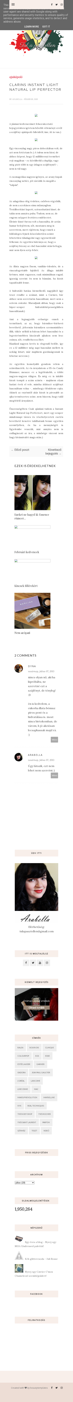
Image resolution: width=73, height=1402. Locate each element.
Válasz (54, 739)
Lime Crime (22, 1089)
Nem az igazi (22, 633)
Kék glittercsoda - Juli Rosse (41, 1258)
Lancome (35, 1081)
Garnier (40, 1064)
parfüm (46, 1122)
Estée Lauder (23, 1064)
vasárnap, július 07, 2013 (41, 671)
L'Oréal (21, 1081)
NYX (19, 1106)
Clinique (49, 1047)
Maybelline (49, 1097)
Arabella (17, 99)
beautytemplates (39, 1387)
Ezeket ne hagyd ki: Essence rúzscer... (31, 516)
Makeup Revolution (27, 1097)
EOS (37, 1056)
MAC (36, 1089)
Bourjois (34, 1047)
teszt (34, 1131)
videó (46, 1131)
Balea (20, 1047)
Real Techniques (36, 1106)
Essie (47, 1056)
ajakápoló (15, 77)
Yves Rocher (44, 1114)
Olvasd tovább (36, 1007)
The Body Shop (24, 1114)
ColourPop (23, 1056)
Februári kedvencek (26, 552)
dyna (32, 666)
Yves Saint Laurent (26, 1122)
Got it (46, 26)
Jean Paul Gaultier (41, 1072)
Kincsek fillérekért (26, 586)
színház (21, 1131)
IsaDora (21, 1072)
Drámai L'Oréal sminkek (36, 1000)
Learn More (31, 26)
